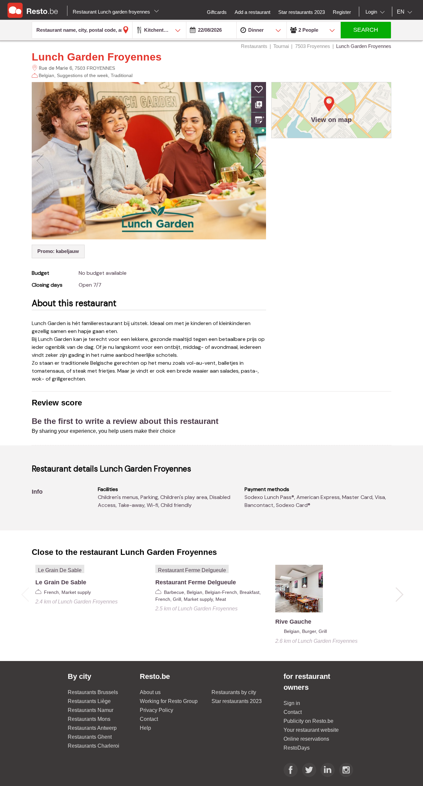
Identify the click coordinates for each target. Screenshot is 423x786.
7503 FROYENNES (95, 68)
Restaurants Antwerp (92, 728)
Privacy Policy (156, 710)
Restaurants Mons (89, 719)
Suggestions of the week (82, 75)
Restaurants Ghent (90, 737)
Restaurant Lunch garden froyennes (112, 12)
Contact (149, 719)
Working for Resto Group (169, 701)
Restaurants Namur (90, 710)
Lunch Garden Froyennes (97, 57)
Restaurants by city (234, 692)
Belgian (46, 75)
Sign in (292, 703)
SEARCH (365, 29)
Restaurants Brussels (93, 692)
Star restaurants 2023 (237, 701)
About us (150, 692)
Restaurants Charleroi (93, 746)
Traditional (122, 75)
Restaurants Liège (89, 701)
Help (145, 728)
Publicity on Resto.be (308, 721)
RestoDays (297, 748)
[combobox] (376, 12)
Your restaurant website (311, 730)
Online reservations (306, 739)
